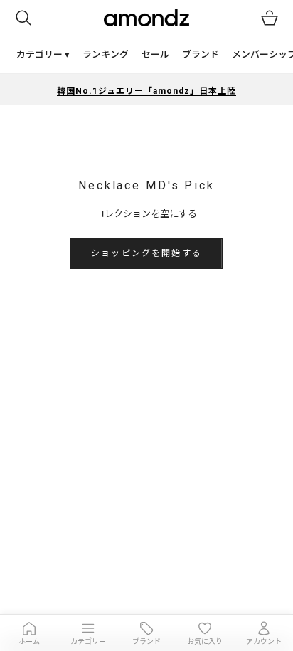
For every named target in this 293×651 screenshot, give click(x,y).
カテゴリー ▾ (43, 54)
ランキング (105, 54)
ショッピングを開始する (146, 253)
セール (155, 54)
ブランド (200, 54)
